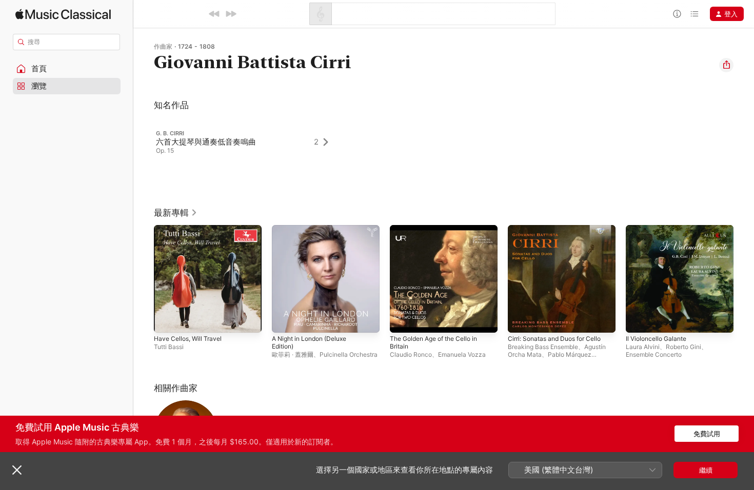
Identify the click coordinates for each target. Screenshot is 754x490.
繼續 (705, 470)
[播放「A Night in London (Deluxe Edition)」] (284, 320)
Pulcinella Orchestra (349, 354)
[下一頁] (744, 278)
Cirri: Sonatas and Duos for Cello (560, 229)
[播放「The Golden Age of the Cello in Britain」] (402, 320)
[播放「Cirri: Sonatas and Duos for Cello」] (520, 320)
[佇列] (694, 14)
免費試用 (706, 434)
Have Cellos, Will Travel (191, 229)
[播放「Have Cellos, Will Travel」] (166, 320)
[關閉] (17, 470)
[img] (63, 14)
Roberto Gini (683, 347)
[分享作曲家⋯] (726, 65)
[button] (66, 68)
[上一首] (214, 14)
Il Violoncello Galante (659, 229)
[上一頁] (143, 278)
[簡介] (677, 14)
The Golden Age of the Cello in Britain (439, 233)
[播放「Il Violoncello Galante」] (638, 320)
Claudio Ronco (411, 354)
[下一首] (231, 14)
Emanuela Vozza (462, 354)
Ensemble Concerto (654, 354)
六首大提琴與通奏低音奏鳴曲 (206, 142)
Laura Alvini (643, 347)
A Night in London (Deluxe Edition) (314, 233)
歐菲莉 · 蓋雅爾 (292, 354)
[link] (175, 212)
